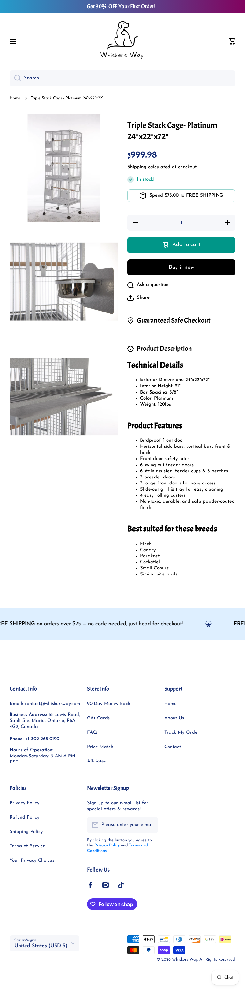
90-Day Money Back (108, 704)
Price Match (100, 747)
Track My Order (181, 732)
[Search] (15, 78)
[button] (232, 41)
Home (15, 98)
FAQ (92, 732)
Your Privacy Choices (32, 860)
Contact (172, 747)
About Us (174, 718)
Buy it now (181, 267)
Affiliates (96, 761)
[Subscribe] (150, 825)
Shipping (136, 167)
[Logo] (122, 41)
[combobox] (122, 78)
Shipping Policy (26, 832)
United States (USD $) (41, 946)
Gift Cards (98, 718)
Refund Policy (24, 817)
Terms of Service (27, 846)
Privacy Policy (24, 803)
